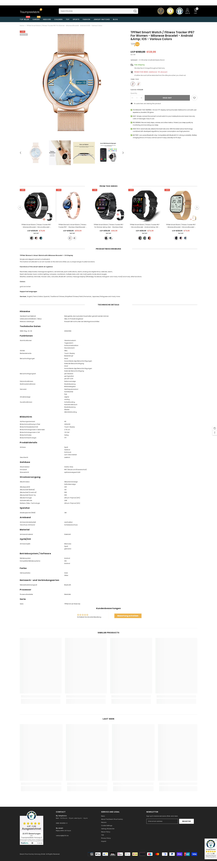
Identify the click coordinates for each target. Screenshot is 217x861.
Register (186, 821)
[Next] (123, 152)
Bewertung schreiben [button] (127, 615)
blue (41, 238)
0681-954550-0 (61, 823)
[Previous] (20, 152)
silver (75, 238)
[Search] (98, 11)
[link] (40, 696)
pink (36, 238)
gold (70, 238)
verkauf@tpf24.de (62, 836)
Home (22, 26)
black (31, 238)
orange (149, 238)
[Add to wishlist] (194, 98)
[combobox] (95, 11)
